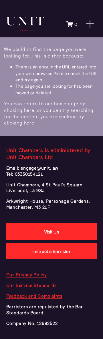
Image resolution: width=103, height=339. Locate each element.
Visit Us (51, 231)
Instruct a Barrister (51, 251)
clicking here (19, 110)
